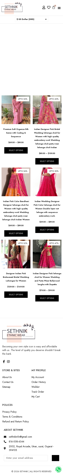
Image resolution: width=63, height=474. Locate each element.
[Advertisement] (31, 56)
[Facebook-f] (3, 361)
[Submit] (55, 458)
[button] (59, 8)
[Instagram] (8, 361)
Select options (16, 150)
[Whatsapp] (58, 469)
